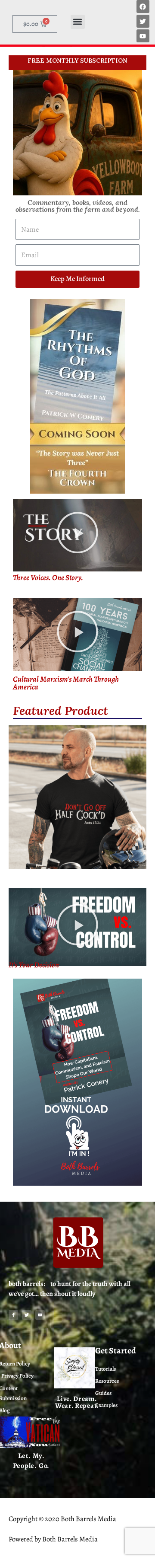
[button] (78, 22)
